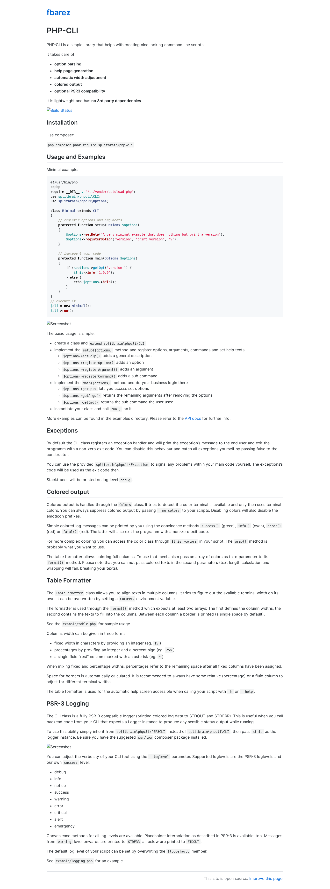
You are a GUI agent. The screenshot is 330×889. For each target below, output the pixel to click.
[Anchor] (81, 122)
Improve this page (265, 878)
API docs (193, 418)
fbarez (59, 12)
